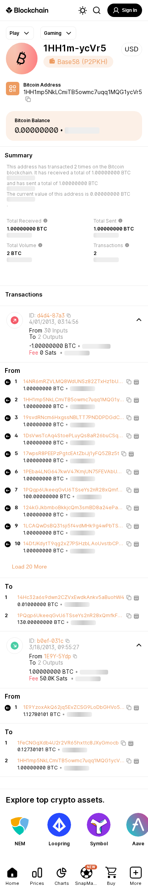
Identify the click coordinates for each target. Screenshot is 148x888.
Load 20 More (29, 566)
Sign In (129, 10)
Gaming (53, 33)
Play (14, 33)
